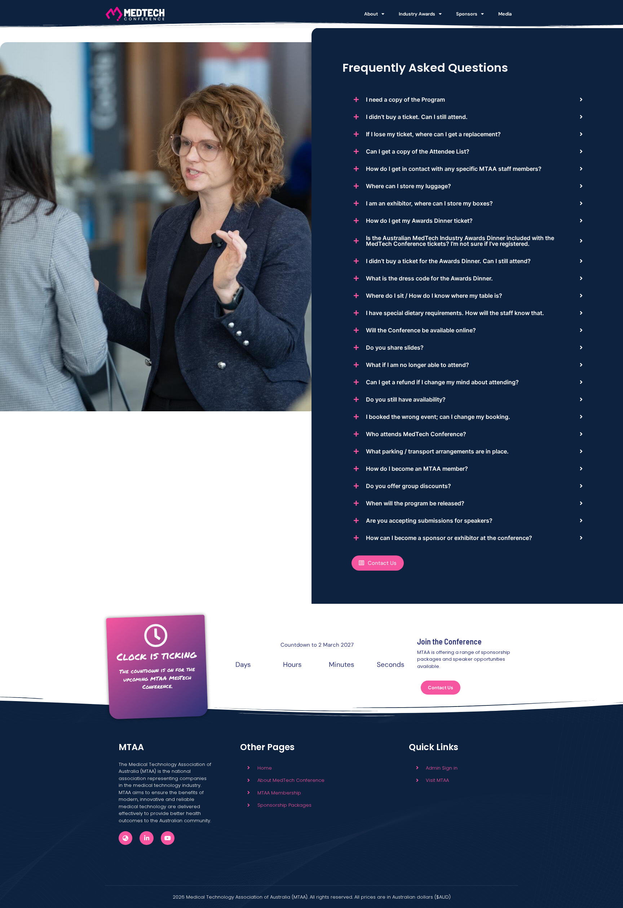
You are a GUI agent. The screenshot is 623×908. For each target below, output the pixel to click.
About (371, 14)
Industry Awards (417, 14)
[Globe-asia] (125, 838)
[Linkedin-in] (146, 838)
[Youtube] (167, 838)
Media (505, 14)
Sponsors (466, 14)
